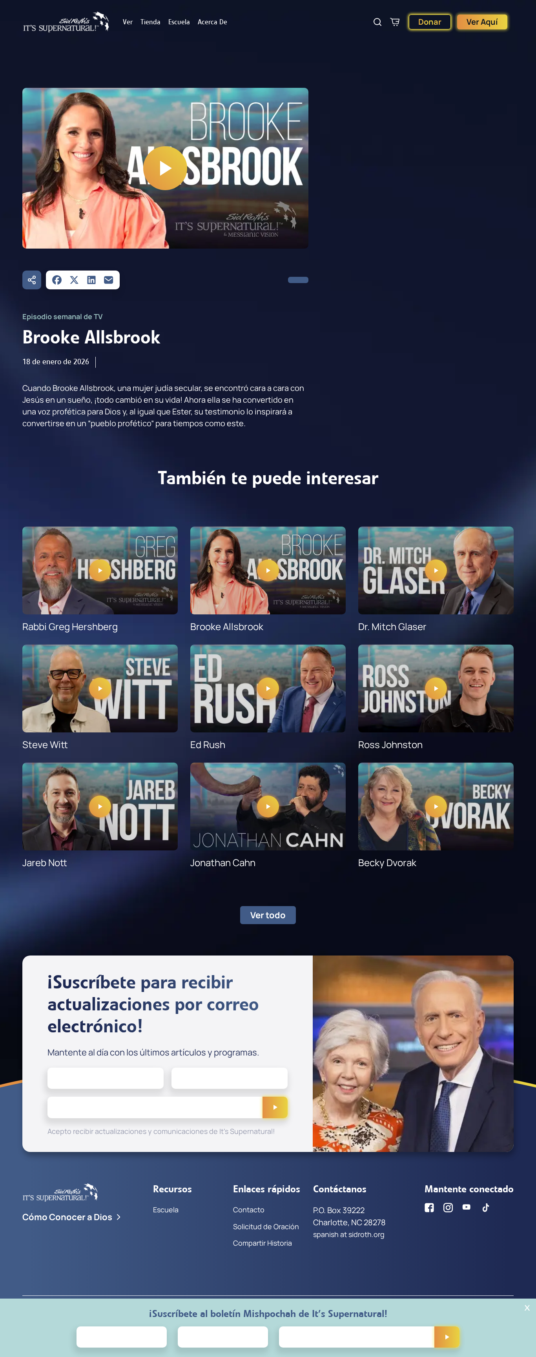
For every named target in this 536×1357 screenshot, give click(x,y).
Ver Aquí (482, 21)
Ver (128, 22)
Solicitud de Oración (266, 1226)
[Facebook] (57, 280)
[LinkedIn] (91, 280)
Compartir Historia (262, 1243)
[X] (74, 280)
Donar (429, 21)
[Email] (108, 280)
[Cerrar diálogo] (527, 1308)
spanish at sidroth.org (349, 1234)
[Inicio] (66, 22)
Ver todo (268, 915)
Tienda (150, 22)
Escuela (179, 22)
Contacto (248, 1209)
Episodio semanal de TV (62, 316)
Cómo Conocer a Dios (67, 1217)
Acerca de (212, 22)
